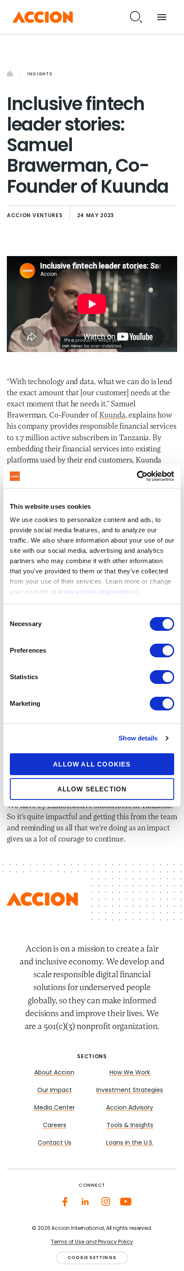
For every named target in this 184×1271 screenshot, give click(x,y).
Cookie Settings (92, 1258)
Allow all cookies (92, 764)
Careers (54, 1125)
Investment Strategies (129, 1090)
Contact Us (54, 1143)
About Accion (54, 1073)
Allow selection (92, 789)
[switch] (162, 650)
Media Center (54, 1108)
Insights (40, 74)
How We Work (130, 1073)
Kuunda (112, 416)
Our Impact (54, 1090)
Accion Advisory (129, 1108)
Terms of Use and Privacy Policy (92, 1242)
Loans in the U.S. (130, 1143)
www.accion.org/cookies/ (98, 591)
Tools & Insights (130, 1125)
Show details (138, 738)
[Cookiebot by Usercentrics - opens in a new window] (136, 476)
